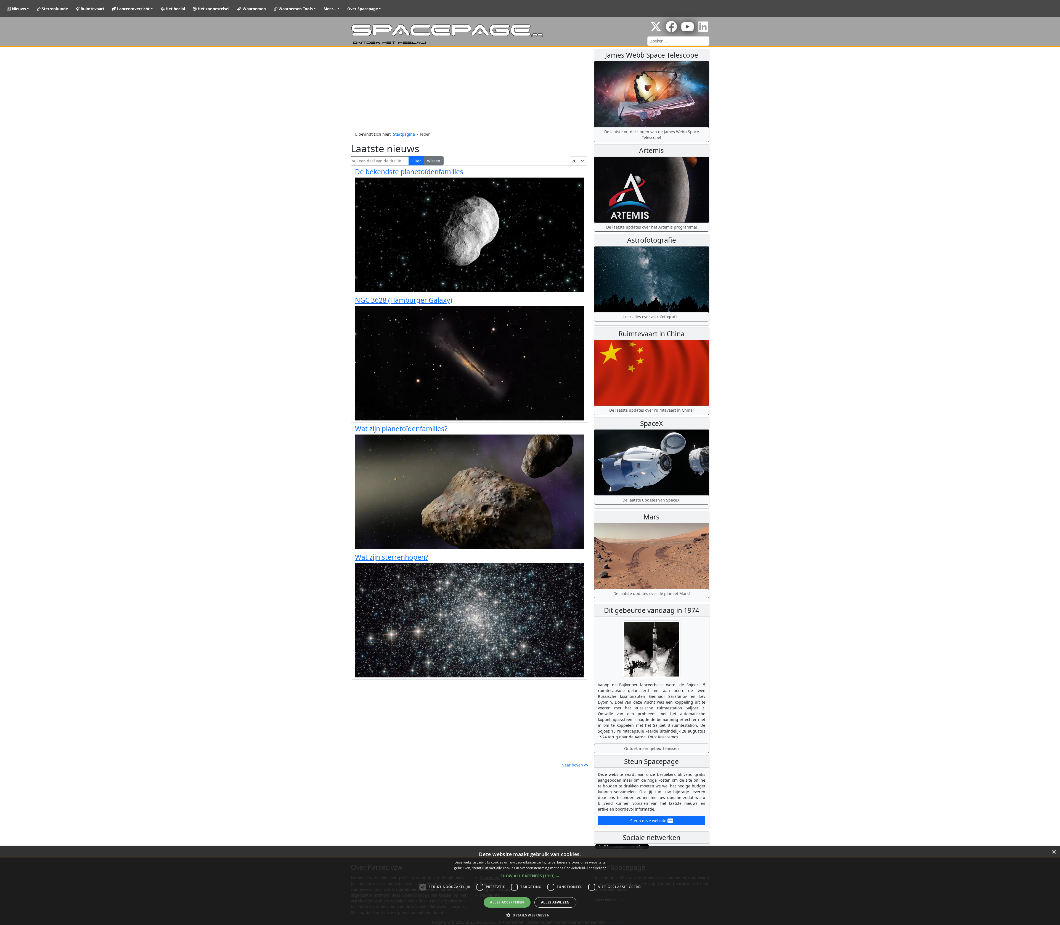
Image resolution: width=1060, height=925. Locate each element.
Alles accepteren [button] (507, 902)
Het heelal (175, 8)
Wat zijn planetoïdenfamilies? (401, 428)
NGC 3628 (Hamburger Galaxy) (403, 300)
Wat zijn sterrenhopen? (391, 557)
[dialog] (530, 885)
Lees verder (596, 867)
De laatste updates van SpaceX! (651, 500)
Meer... (330, 8)
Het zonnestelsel (213, 8)
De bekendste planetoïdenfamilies (409, 171)
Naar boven (572, 765)
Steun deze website (648, 820)
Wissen (433, 160)
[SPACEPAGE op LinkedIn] (703, 29)
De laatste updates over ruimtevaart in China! (651, 410)
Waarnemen (254, 8)
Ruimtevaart (92, 8)
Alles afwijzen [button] (555, 902)
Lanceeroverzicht (133, 8)
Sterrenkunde (54, 8)
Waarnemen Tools (295, 8)
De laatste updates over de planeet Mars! (651, 593)
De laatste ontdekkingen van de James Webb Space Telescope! (651, 134)
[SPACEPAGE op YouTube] (687, 29)
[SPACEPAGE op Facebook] (671, 29)
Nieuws (18, 8)
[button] (530, 876)
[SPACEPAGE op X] (656, 29)
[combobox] (678, 41)
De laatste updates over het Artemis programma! (651, 227)
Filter (416, 160)
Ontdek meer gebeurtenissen (651, 748)
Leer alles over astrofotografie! (651, 316)
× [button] (1054, 852)
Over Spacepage (362, 8)
